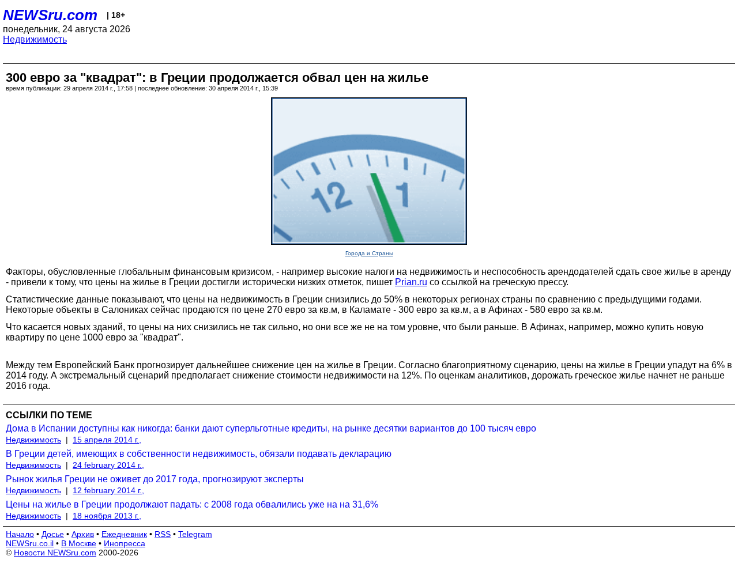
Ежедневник (124, 534)
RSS (163, 534)
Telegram (195, 534)
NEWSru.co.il (30, 543)
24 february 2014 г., (108, 465)
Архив (82, 534)
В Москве (78, 543)
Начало (20, 534)
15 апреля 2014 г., (107, 439)
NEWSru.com (50, 15)
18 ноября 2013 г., (107, 515)
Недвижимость (35, 39)
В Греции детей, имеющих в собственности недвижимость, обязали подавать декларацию (198, 454)
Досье (53, 534)
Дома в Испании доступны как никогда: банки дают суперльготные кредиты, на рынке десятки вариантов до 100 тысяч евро (271, 428)
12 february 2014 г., (108, 490)
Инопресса (124, 543)
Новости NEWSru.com (55, 552)
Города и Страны (369, 253)
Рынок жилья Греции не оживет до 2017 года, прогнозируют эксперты (155, 479)
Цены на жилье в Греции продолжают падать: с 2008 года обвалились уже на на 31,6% (192, 504)
